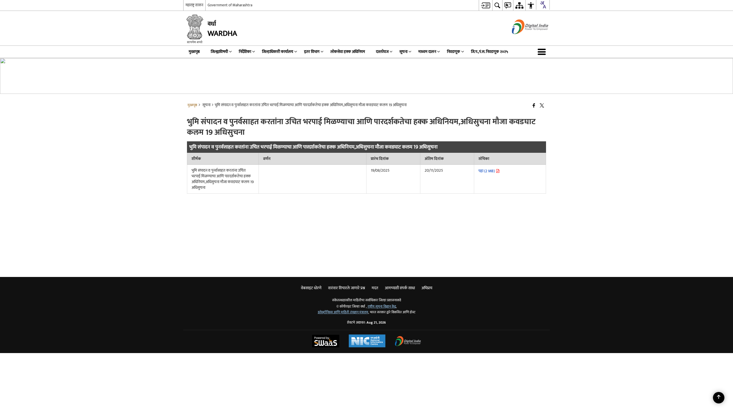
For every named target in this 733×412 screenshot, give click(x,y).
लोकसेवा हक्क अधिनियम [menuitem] (347, 51)
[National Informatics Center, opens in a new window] (367, 341)
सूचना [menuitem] (403, 51)
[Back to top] (718, 397)
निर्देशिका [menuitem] (245, 51)
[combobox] (542, 5)
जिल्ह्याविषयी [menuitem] (219, 51)
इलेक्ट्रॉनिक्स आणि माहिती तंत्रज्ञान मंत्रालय (343, 312)
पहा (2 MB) (487, 171)
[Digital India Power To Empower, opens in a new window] (408, 341)
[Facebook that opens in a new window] (533, 106)
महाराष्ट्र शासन (194, 5)
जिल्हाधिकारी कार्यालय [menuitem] (277, 51)
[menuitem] (485, 5)
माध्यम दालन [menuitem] (427, 51)
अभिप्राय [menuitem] (426, 288)
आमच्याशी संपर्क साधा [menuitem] (400, 288)
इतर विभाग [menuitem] (312, 51)
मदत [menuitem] (375, 288)
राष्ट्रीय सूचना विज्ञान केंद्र (382, 306)
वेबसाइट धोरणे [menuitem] (311, 288)
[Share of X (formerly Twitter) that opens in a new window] (541, 106)
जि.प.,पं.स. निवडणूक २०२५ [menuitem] (489, 51)
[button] (543, 52)
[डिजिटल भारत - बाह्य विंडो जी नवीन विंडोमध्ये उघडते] (523, 39)
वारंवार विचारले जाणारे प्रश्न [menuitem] (346, 288)
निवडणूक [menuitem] (453, 51)
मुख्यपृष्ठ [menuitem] (194, 51)
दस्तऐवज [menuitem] (382, 51)
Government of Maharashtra (230, 5)
